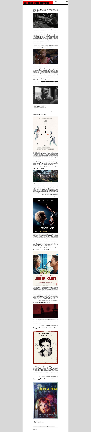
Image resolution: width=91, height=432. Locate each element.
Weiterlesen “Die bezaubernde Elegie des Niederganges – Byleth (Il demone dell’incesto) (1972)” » (44, 426)
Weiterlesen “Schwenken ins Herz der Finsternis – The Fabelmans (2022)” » (43, 245)
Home (24, 4)
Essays (49, 45)
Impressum (36, 4)
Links (29, 4)
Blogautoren (47, 45)
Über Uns (32, 4)
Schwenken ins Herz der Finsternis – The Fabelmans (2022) (44, 196)
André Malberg (42, 45)
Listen (45, 4)
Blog (44, 45)
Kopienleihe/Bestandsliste (58, 4)
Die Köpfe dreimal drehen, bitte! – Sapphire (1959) (42, 47)
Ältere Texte (47, 325)
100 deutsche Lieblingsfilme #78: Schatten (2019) (42, 302)
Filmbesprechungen (52, 45)
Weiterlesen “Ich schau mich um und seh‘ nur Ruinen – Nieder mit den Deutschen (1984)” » (43, 111)
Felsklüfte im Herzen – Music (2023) (39, 114)
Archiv (27, 4)
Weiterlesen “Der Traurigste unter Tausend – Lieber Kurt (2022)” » (47, 298)
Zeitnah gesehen (56, 166)
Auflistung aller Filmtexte (50, 4)
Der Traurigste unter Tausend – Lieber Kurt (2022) (42, 249)
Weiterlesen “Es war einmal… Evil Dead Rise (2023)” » (47, 192)
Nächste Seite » (35, 429)
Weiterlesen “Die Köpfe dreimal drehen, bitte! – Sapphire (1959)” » (42, 79)
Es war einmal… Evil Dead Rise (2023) (40, 168)
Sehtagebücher (41, 4)
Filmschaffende (56, 45)
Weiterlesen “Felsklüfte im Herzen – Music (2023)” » (47, 164)
